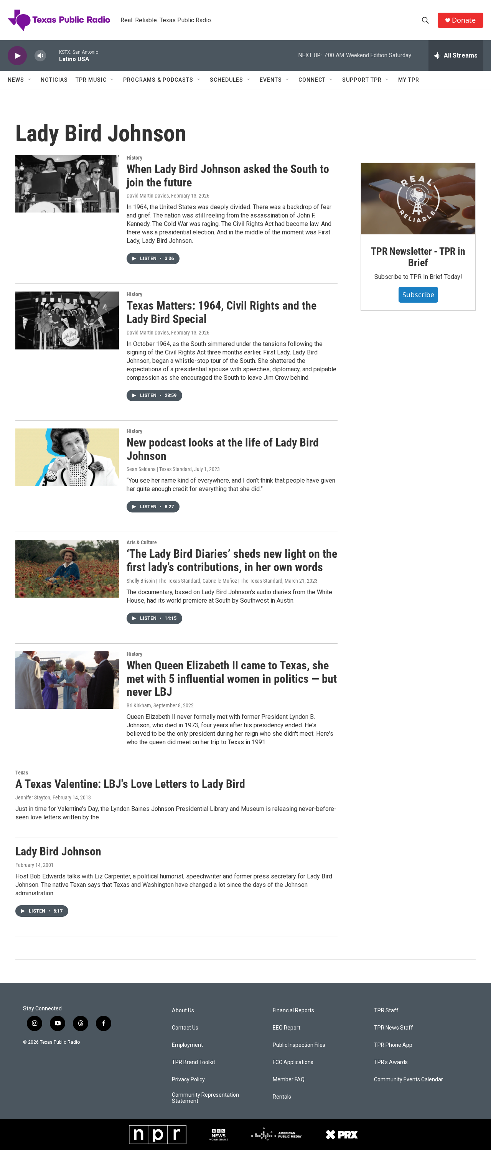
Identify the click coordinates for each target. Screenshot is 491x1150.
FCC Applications (293, 1062)
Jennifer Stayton (32, 797)
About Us (183, 1010)
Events (271, 80)
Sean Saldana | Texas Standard (159, 469)
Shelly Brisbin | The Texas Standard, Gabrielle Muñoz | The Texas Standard (204, 581)
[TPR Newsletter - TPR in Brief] (418, 198)
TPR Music (91, 80)
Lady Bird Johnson (58, 851)
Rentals (282, 1097)
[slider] (52, 55)
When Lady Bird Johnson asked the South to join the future (228, 175)
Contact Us (185, 1028)
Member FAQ (289, 1079)
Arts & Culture (142, 542)
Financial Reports (293, 1010)
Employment (187, 1045)
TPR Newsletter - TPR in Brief (418, 257)
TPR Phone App (393, 1045)
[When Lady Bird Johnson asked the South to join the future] (67, 184)
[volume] (40, 55)
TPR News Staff (393, 1028)
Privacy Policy (188, 1079)
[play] (17, 55)
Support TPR (362, 80)
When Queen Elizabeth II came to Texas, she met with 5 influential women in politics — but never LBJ (232, 679)
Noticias (54, 80)
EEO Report (286, 1028)
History (134, 158)
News (16, 80)
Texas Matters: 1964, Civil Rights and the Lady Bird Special (221, 312)
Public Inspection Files (299, 1045)
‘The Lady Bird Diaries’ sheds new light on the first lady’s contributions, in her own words (232, 560)
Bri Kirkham (139, 705)
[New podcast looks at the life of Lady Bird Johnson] (67, 457)
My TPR (408, 80)
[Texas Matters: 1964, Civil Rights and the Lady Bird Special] (67, 320)
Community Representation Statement (205, 1098)
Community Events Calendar (408, 1079)
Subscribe (418, 294)
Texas (21, 772)
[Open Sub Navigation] (30, 80)
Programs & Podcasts (158, 80)
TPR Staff (386, 1010)
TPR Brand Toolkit (193, 1062)
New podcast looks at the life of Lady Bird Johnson (223, 449)
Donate (464, 20)
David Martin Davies (148, 196)
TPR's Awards (391, 1062)
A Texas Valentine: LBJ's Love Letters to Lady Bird (130, 784)
